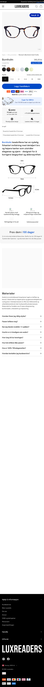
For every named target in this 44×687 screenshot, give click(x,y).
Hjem (4, 55)
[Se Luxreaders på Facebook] (8, 659)
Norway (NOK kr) (10, 665)
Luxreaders (10, 669)
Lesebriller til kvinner (33, 135)
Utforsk (5, 639)
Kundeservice (6, 604)
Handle (5, 632)
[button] (36, 6)
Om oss (4, 611)
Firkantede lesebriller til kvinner (13, 135)
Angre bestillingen (8, 625)
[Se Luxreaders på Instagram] (3, 659)
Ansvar (4, 615)
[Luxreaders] (22, 6)
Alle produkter (12, 55)
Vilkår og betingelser (8, 618)
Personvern (5, 621)
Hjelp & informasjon (10, 599)
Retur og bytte (6, 608)
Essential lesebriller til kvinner (13, 131)
